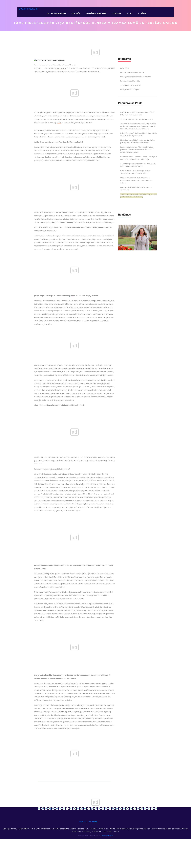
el (60, 808)
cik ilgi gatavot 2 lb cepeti (129, 89)
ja (92, 808)
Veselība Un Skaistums (96, 13)
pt (120, 808)
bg (50, 808)
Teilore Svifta (60, 68)
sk (131, 808)
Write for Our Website (88, 822)
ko (96, 808)
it (88, 808)
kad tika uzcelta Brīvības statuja (132, 72)
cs (53, 808)
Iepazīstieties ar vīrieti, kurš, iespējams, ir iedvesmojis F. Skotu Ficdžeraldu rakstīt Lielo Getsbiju (136, 180)
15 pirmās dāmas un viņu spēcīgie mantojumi (136, 119)
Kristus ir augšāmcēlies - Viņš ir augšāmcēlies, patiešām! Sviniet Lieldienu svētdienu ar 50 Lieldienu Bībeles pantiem (136, 149)
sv (142, 808)
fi (67, 808)
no (113, 808)
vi (152, 808)
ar (46, 808)
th (145, 808)
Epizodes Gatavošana (56, 13)
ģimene (72, 296)
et (64, 808)
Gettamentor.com (107, 836)
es (39, 808)
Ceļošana (142, 13)
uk (156, 808)
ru (127, 808)
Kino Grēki (76, 13)
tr (148, 808)
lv (102, 808)
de (43, 808)
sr (138, 808)
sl (134, 808)
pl (117, 808)
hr (78, 808)
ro (124, 808)
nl (110, 808)
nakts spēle (124, 68)
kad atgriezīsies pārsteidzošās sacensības (135, 77)
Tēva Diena (116, 13)
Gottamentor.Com (28, 8)
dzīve (59, 122)
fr (71, 808)
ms (106, 808)
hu (82, 808)
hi (74, 808)
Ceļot (129, 13)
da (57, 808)
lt (99, 808)
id (85, 808)
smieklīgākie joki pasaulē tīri (130, 85)
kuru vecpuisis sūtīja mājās (130, 81)
